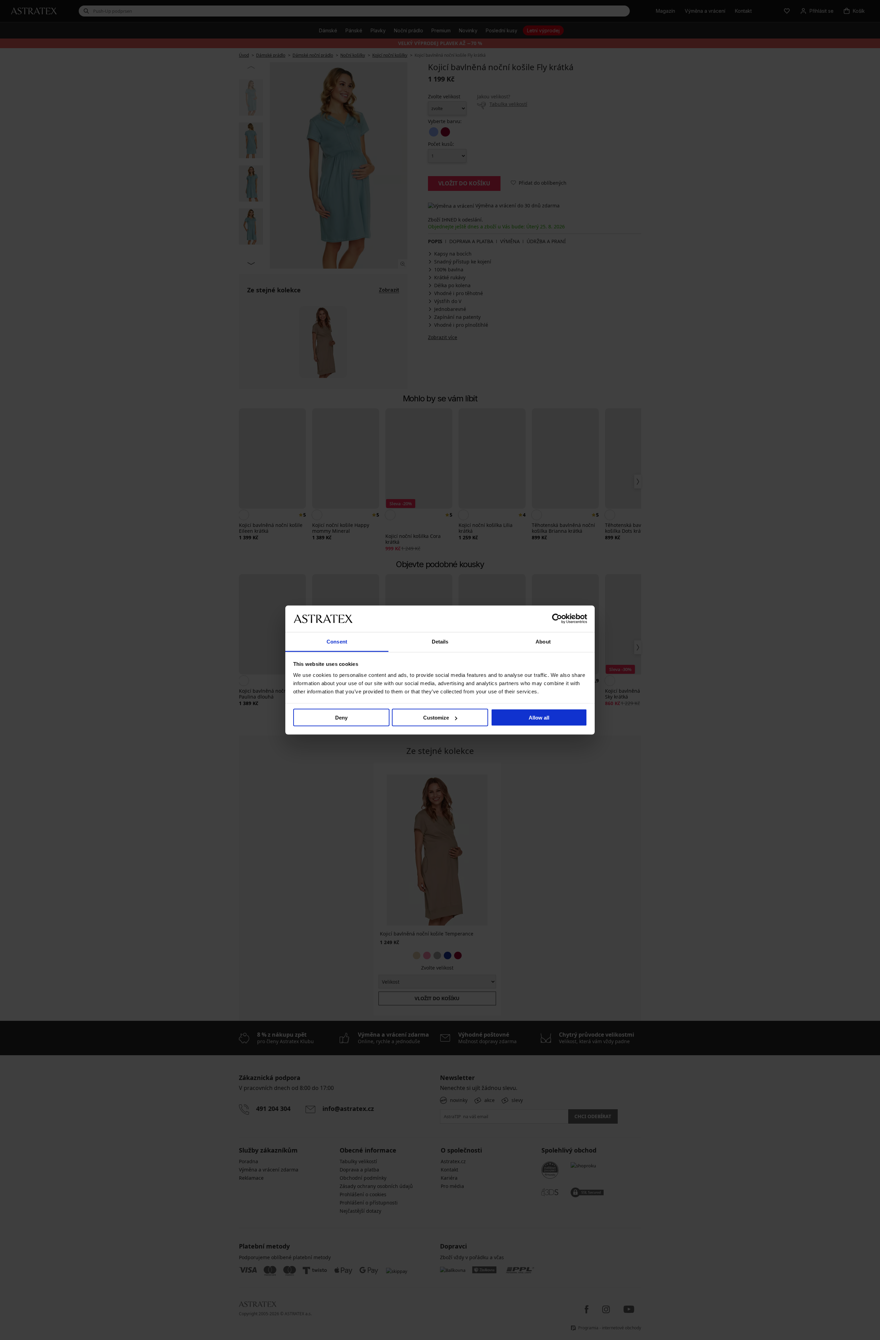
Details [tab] (440, 641)
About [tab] (543, 641)
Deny (341, 718)
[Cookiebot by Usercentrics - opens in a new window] (557, 619)
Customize (436, 718)
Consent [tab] (337, 641)
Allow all (539, 718)
